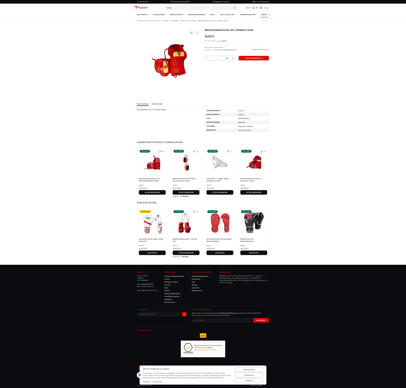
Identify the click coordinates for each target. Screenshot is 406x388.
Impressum (147, 381)
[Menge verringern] (207, 58)
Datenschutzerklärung (227, 313)
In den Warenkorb (152, 192)
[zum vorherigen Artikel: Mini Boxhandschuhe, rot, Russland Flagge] (263, 20)
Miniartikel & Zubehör (245, 126)
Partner (166, 279)
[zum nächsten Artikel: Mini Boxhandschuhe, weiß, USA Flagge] (267, 20)
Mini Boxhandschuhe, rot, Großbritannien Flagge (149, 180)
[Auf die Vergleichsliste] (191, 33)
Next (265, 173)
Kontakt (167, 290)
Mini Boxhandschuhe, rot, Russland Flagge (251, 180)
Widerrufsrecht (197, 290)
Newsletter (168, 299)
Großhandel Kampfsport (200, 276)
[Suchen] (234, 7)
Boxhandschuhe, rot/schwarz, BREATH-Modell (219, 240)
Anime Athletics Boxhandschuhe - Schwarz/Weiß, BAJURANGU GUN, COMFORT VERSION (253, 240)
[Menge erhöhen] (232, 58)
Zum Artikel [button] (152, 253)
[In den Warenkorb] (138, 28)
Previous (140, 173)
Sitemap (195, 285)
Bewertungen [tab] (157, 104)
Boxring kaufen (169, 302)
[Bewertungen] (152, 188)
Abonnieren (261, 320)
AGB (193, 282)
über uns (167, 285)
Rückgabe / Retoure (171, 282)
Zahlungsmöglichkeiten (172, 293)
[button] (253, 7)
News (166, 288)
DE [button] (247, 8)
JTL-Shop (259, 385)
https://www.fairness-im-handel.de (205, 350)
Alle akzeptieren (249, 369)
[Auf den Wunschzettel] (197, 33)
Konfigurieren (249, 375)
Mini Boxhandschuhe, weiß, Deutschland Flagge (184, 180)
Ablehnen (249, 380)
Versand (224, 41)
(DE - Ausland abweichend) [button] (228, 49)
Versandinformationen (172, 296)
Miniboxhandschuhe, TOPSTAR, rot (185, 240)
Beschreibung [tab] (142, 104)
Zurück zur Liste (145, 21)
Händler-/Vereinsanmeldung (174, 276)
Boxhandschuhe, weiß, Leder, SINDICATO (151, 240)
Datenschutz (157, 381)
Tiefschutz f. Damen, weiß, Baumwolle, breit (217, 180)
